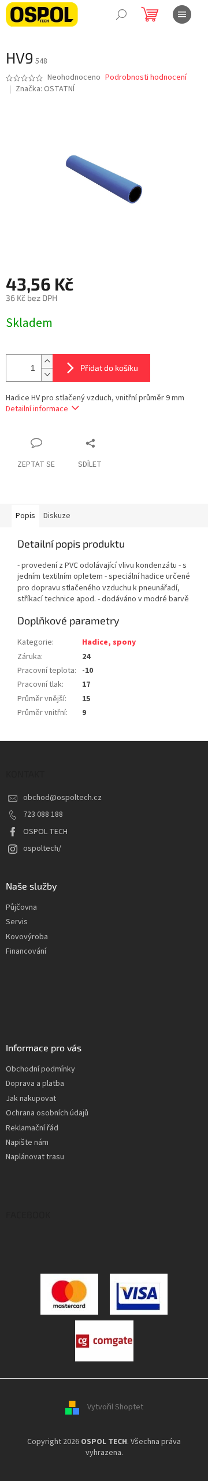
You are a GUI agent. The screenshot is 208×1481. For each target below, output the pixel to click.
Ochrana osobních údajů (47, 1113)
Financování (26, 951)
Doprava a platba (35, 1083)
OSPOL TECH (45, 832)
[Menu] (182, 14)
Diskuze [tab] (56, 516)
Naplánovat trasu (35, 1157)
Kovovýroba (27, 937)
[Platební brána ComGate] (69, 1294)
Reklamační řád (32, 1128)
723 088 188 (43, 814)
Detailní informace (37, 409)
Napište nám (27, 1142)
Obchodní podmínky (40, 1069)
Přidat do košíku (109, 368)
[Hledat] (121, 14)
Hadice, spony (109, 642)
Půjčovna (21, 907)
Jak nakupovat (31, 1098)
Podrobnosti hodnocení (146, 77)
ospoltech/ (42, 848)
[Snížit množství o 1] (47, 374)
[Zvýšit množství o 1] (47, 361)
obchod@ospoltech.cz (62, 797)
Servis (17, 922)
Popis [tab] (25, 516)
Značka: (45, 89)
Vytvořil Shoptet (115, 1407)
